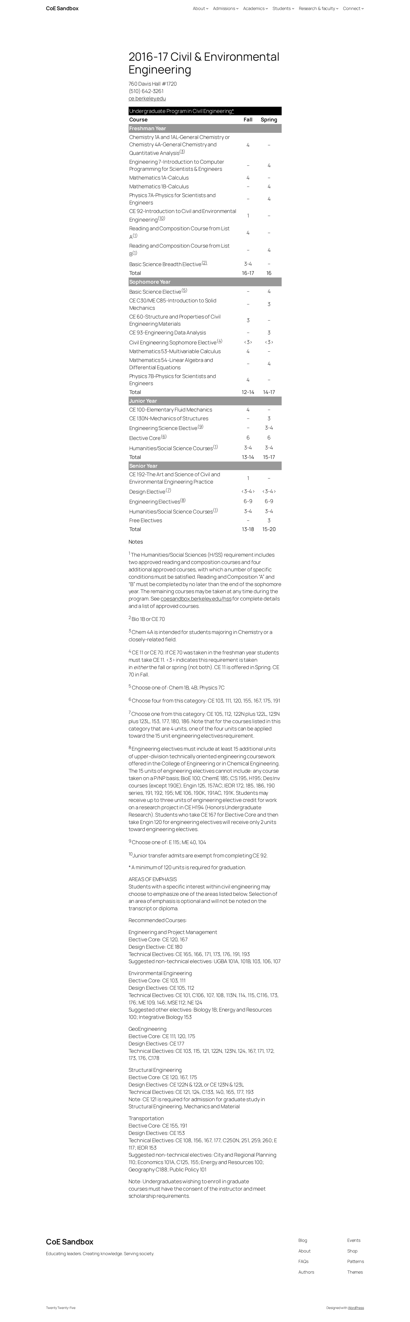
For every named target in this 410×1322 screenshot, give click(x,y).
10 (161, 218)
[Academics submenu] (267, 8)
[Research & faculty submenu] (337, 8)
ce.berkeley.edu (147, 98)
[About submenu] (207, 8)
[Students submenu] (293, 8)
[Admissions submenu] (237, 8)
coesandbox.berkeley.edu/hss (196, 598)
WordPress (356, 1307)
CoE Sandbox (62, 8)
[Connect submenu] (362, 8)
